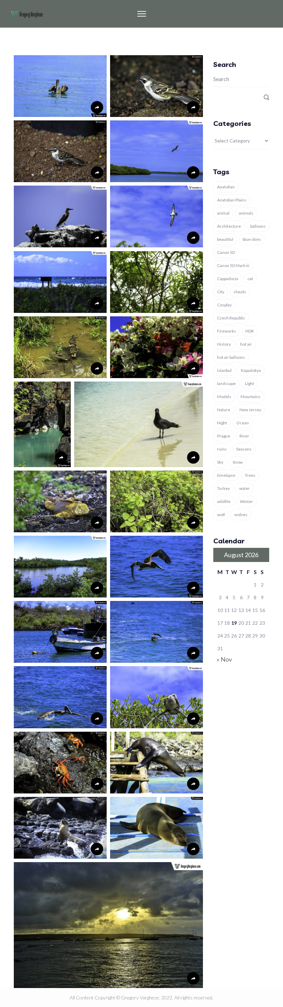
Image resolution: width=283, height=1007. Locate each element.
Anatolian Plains (231, 200)
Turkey (223, 488)
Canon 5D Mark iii (233, 265)
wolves (240, 514)
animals (246, 213)
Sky (220, 462)
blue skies (252, 239)
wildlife (224, 501)
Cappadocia (227, 278)
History (224, 344)
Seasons (244, 449)
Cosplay (224, 304)
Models (224, 396)
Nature (223, 409)
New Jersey (250, 409)
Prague (223, 435)
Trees (250, 475)
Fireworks (226, 331)
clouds (240, 291)
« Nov (224, 659)
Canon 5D (226, 252)
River (244, 435)
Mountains (251, 396)
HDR (249, 331)
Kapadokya (251, 370)
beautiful (225, 239)
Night (222, 422)
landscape (226, 383)
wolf (221, 514)
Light (249, 383)
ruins (222, 449)
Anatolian (226, 186)
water (244, 488)
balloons (258, 226)
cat (250, 278)
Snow (238, 462)
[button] (60, 86)
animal (223, 213)
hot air (246, 344)
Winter (246, 501)
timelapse (226, 475)
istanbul (224, 370)
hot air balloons (231, 357)
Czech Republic (231, 317)
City (220, 291)
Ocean (242, 422)
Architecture (229, 226)
